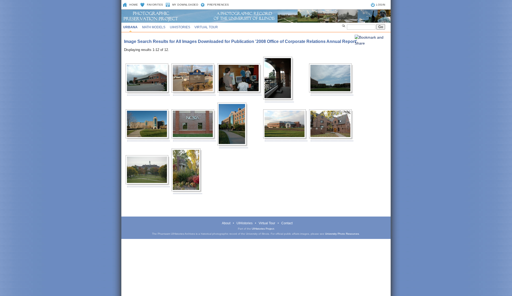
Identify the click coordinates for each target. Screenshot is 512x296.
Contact (287, 223)
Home (133, 4)
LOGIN (380, 4)
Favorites (155, 4)
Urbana (130, 27)
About (226, 223)
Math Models (153, 27)
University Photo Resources (342, 233)
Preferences (218, 4)
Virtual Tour (206, 27)
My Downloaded (185, 4)
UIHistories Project (263, 228)
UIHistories (180, 27)
